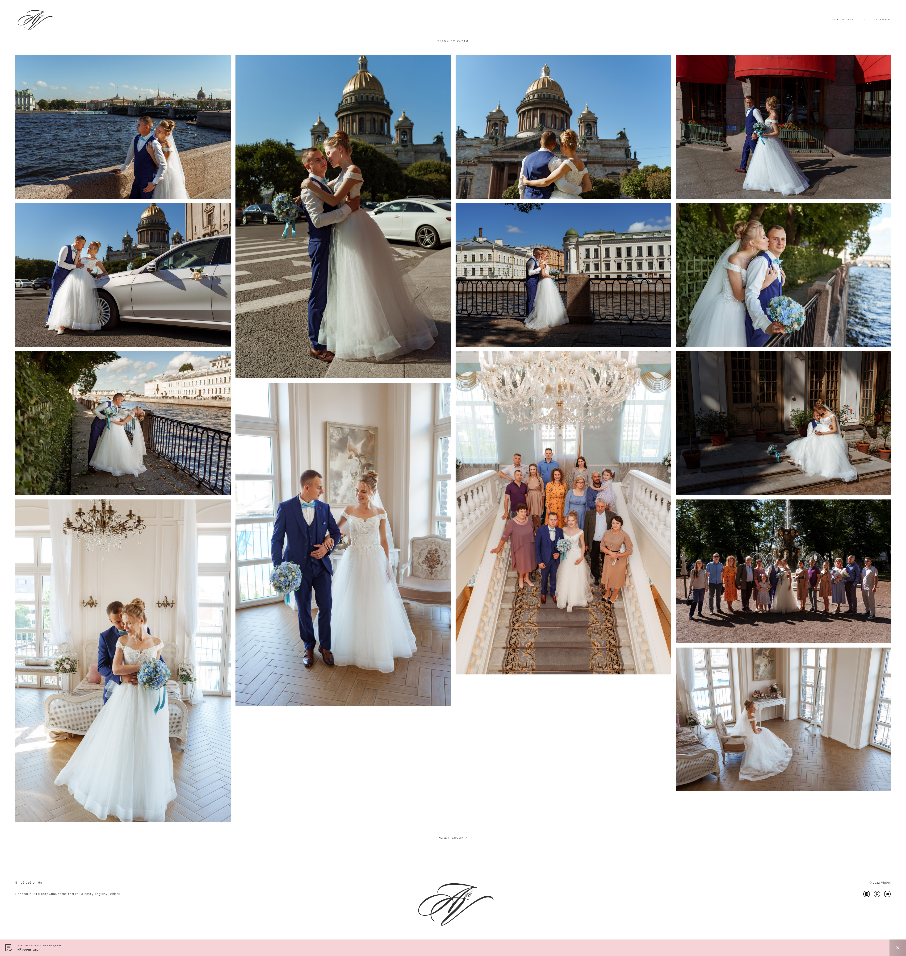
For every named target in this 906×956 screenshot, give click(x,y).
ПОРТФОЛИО (843, 19)
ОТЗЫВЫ (883, 19)
